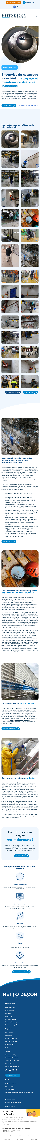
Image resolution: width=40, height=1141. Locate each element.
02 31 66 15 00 (9, 1063)
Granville (6, 790)
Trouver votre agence (13, 2)
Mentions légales (10, 1100)
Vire (30, 790)
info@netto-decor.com (12, 1066)
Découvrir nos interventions (27, 105)
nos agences (11, 809)
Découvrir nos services (13, 392)
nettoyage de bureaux (16, 720)
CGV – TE (12, 1106)
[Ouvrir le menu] (37, 16)
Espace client (30, 2)
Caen (10, 790)
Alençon (22, 790)
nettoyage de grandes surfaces (17, 722)
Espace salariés (22, 7)
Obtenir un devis (7, 105)
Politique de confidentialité (13, 1102)
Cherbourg (16, 790)
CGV (6, 1106)
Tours (27, 790)
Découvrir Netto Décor (9, 729)
